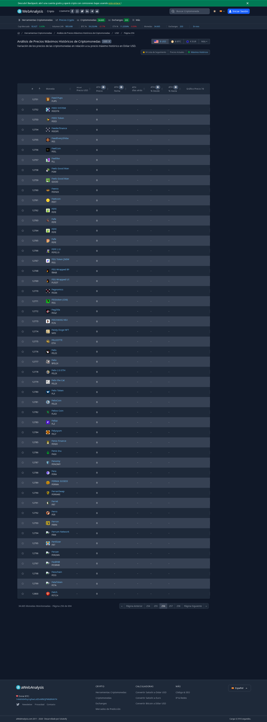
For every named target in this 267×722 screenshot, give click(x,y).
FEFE (54, 208)
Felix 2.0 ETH (58, 370)
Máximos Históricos (199, 52)
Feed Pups (57, 97)
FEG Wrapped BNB (62, 269)
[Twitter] (18, 704)
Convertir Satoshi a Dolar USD (151, 692)
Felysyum (57, 430)
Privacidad (39, 704)
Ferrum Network (60, 531)
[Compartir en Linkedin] (87, 11)
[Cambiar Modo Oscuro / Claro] (215, 11)
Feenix (55, 188)
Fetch (54, 592)
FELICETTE (57, 339)
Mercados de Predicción (108, 709)
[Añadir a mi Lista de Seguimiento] (22, 99)
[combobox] (190, 11)
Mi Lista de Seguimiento (156, 52)
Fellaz (55, 420)
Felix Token (58, 390)
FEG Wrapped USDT (62, 279)
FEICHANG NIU (60, 319)
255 (156, 606)
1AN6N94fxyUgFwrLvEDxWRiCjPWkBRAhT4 (36, 699)
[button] (39, 88)
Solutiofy (63, 719)
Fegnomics (57, 289)
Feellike (56, 158)
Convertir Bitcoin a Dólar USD (151, 703)
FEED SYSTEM (59, 107)
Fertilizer (56, 541)
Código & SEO (183, 692)
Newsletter (27, 704)
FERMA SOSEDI (60, 481)
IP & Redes (181, 697)
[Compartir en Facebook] (72, 11)
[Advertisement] (113, 69)
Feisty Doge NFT (60, 329)
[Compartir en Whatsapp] (77, 11)
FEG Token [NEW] (61, 259)
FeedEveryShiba (60, 138)
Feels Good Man (60, 168)
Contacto (51, 704)
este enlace (114, 3)
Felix (54, 360)
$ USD (162, 41)
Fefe (54, 218)
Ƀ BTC (177, 41)
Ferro (54, 511)
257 (171, 606)
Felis (54, 350)
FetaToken (57, 582)
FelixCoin (56, 400)
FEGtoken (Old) (60, 299)
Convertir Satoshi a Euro (148, 697)
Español (239, 688)
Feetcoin (56, 198)
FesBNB (56, 561)
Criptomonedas (92, 20)
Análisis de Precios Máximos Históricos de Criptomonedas (83, 33)
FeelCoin (56, 148)
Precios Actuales (177, 52)
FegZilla (56, 309)
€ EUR (193, 41)
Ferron (55, 521)
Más (203, 41)
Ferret (55, 501)
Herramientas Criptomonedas (38, 33)
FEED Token (58, 117)
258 (178, 606)
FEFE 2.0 (56, 249)
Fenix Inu (56, 450)
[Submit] (173, 11)
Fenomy (56, 461)
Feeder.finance (59, 128)
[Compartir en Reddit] (97, 11)
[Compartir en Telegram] (92, 11)
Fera (54, 471)
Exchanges (120, 20)
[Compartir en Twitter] (82, 11)
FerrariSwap (58, 491)
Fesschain (57, 571)
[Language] (222, 11)
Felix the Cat (58, 380)
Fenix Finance (59, 440)
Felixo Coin (57, 410)
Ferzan (55, 551)
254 (148, 606)
